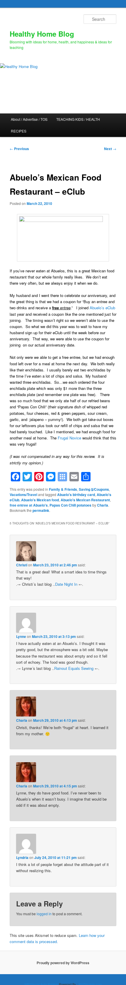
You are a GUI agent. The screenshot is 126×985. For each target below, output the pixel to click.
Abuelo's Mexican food (40, 499)
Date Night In (66, 584)
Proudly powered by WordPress (63, 962)
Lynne (21, 636)
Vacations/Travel (23, 494)
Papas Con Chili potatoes (70, 505)
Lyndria (22, 857)
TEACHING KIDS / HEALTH (78, 119)
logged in (44, 913)
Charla (102, 505)
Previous (19, 148)
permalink (41, 510)
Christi (21, 565)
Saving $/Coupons (94, 489)
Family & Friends (63, 489)
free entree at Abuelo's (29, 505)
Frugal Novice (69, 438)
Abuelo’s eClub (102, 307)
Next (110, 148)
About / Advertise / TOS (29, 119)
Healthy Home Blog (42, 34)
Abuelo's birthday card (76, 494)
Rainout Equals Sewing (73, 668)
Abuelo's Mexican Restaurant (85, 499)
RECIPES (18, 130)
